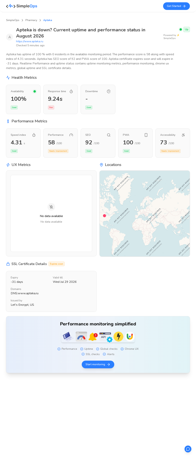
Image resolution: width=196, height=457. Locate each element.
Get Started (174, 6)
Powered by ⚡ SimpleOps (171, 37)
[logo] (21, 6)
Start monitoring (95, 364)
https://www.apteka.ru (29, 41)
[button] (104, 215)
